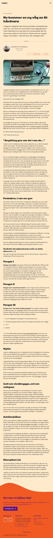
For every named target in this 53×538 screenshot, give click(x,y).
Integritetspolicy (26, 532)
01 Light (38, 108)
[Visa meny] (50, 3)
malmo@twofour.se (39, 524)
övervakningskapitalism (30, 333)
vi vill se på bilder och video (28, 424)
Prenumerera (20, 525)
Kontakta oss (9, 509)
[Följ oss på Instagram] (11, 520)
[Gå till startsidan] (4, 3)
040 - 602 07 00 (38, 522)
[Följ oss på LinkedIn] (5, 520)
